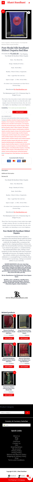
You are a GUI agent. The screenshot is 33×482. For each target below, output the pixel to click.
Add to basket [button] (8, 338)
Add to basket (20, 112)
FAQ (16, 445)
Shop (16, 458)
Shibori (12, 127)
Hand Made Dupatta (20, 122)
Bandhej (23, 120)
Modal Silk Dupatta (11, 125)
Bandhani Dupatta (16, 120)
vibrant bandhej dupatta (12, 151)
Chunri (8, 122)
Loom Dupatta (25, 123)
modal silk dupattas (10, 146)
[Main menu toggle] (3, 2)
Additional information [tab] (8, 173)
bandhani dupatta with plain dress (15, 140)
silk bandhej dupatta (19, 149)
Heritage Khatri (8, 153)
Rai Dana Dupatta (15, 42)
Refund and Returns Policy (16, 454)
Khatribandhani (16, 447)
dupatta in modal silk (19, 144)
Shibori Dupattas (18, 127)
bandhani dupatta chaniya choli (13, 131)
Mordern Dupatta (20, 125)
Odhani (27, 125)
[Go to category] (27, 412)
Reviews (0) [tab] (5, 176)
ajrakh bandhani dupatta (10, 129)
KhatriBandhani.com (21, 89)
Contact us (17, 443)
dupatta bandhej (10, 144)
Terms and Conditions (16, 460)
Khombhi (11, 123)
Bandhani (9, 120)
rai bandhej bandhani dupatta (17, 147)
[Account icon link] (29, 2)
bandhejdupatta (19, 142)
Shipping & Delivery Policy (16, 456)
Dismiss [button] (23, 480)
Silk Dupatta (26, 127)
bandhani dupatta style (15, 138)
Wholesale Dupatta (22, 151)
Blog (16, 438)
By (14, 89)
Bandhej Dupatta (10, 142)
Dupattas (7, 42)
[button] (28, 12)
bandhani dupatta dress (14, 135)
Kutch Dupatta (17, 123)
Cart (16, 440)
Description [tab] (5, 170)
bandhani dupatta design (13, 133)
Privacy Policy (17, 451)
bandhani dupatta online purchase (13, 136)
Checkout (16, 441)
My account (16, 449)
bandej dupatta (20, 129)
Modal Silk (4, 125)
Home (3, 42)
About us (16, 436)
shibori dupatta (10, 149)
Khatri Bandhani (16, 2)
